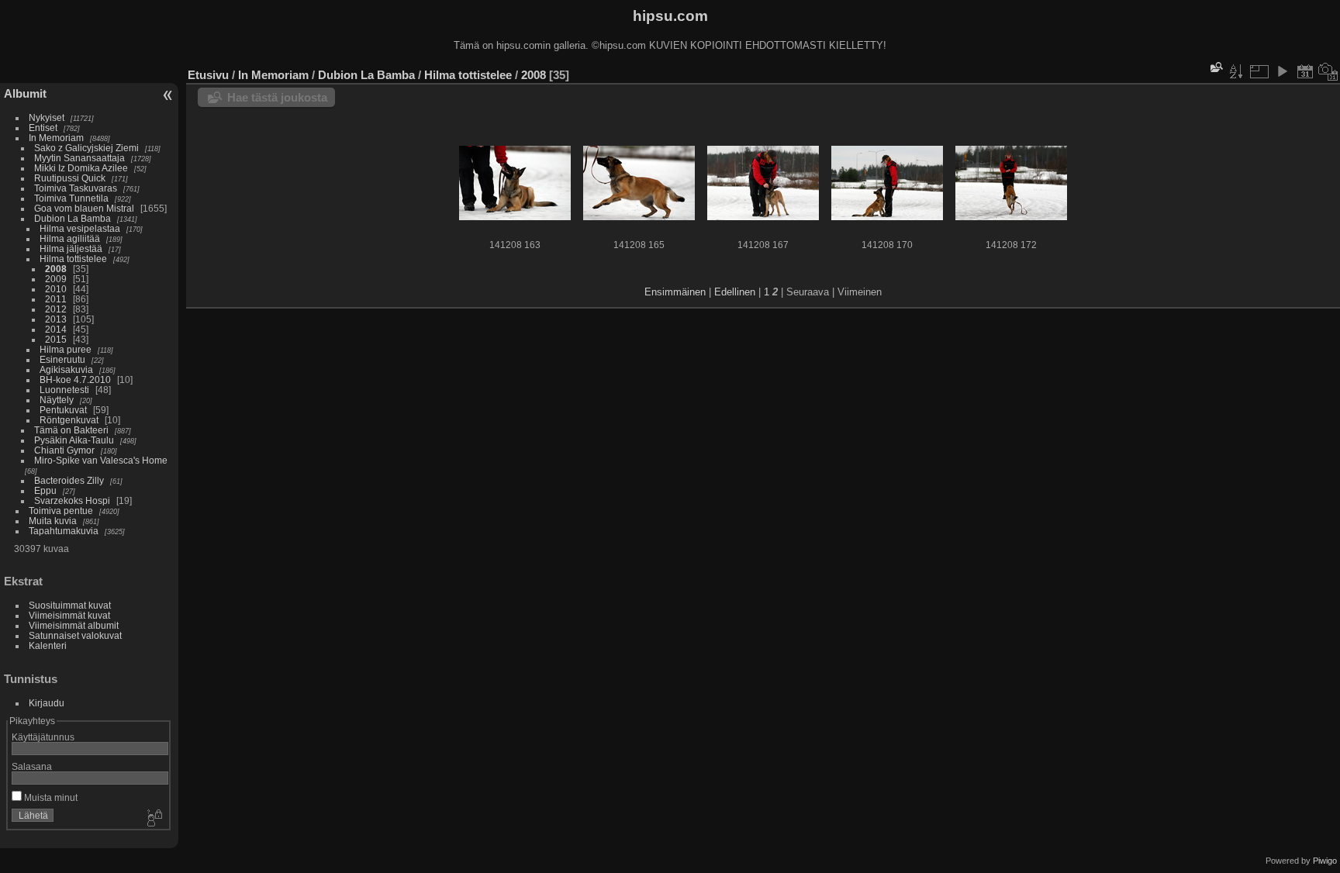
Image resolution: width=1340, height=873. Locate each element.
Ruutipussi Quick (69, 178)
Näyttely (57, 400)
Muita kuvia (53, 521)
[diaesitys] (1282, 71)
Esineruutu (62, 359)
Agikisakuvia (66, 369)
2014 (56, 329)
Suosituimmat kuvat (70, 605)
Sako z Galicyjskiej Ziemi (86, 148)
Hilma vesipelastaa (80, 228)
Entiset (43, 127)
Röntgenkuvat (69, 420)
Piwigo (1325, 860)
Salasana (32, 766)
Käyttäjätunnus (43, 737)
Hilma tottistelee (73, 259)
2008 (56, 269)
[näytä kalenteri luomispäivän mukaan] (1328, 71)
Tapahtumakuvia (63, 531)
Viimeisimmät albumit (74, 625)
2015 (56, 339)
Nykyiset (46, 117)
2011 (56, 299)
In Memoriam (56, 138)
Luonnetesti (64, 390)
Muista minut (50, 797)
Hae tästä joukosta (277, 97)
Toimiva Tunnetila (71, 198)
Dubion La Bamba (72, 218)
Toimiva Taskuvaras (75, 188)
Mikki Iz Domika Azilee (81, 168)
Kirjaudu (46, 703)
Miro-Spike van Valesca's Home (101, 460)
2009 (56, 279)
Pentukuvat (63, 410)
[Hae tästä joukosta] (1215, 67)
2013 (56, 319)
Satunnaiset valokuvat (75, 635)
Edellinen (734, 292)
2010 (56, 289)
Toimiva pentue (61, 511)
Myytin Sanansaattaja (79, 158)
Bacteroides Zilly (69, 480)
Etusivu (208, 74)
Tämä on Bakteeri (71, 430)
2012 (56, 309)
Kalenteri (48, 645)
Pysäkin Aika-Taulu (74, 440)
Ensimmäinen (675, 292)
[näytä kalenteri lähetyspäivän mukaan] (1305, 71)
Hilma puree (66, 349)
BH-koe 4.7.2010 (75, 379)
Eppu (45, 490)
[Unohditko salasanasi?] (153, 819)
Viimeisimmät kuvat (69, 615)
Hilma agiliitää (70, 238)
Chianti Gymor (64, 450)
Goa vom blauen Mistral (84, 208)
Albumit (25, 93)
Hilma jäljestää (71, 248)
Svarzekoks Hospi (72, 500)
